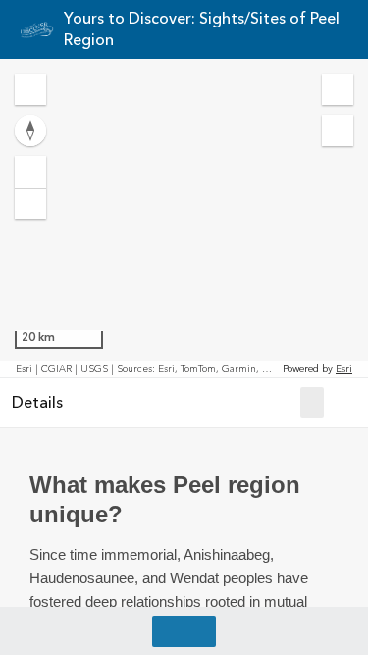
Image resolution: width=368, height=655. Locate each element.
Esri (344, 369)
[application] (184, 218)
